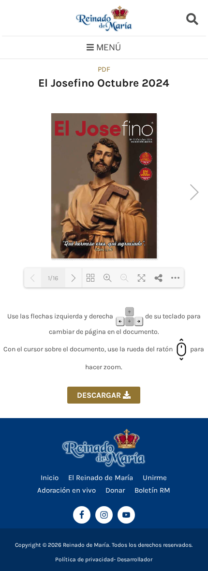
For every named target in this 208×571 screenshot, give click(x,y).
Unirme (155, 477)
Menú (108, 47)
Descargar (100, 395)
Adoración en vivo (66, 490)
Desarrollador (134, 559)
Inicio (50, 477)
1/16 (53, 278)
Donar (115, 490)
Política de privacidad (84, 559)
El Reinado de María (100, 477)
